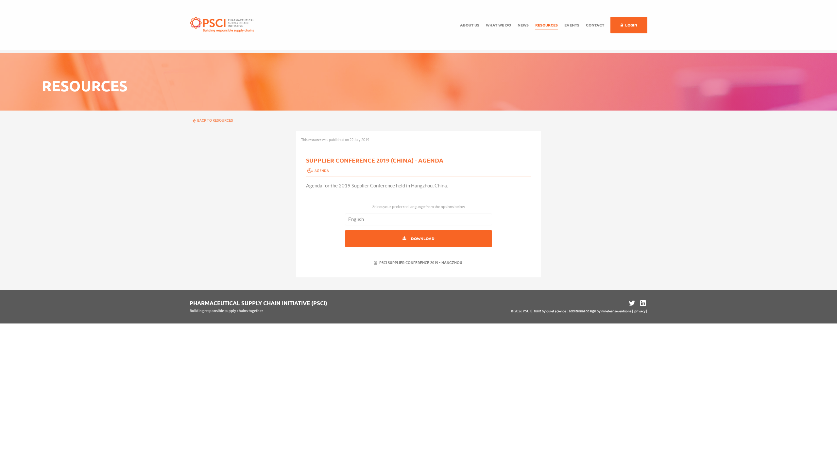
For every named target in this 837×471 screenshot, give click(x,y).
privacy (639, 311)
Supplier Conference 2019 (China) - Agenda (374, 160)
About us (469, 25)
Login (631, 25)
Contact (595, 25)
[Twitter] (632, 303)
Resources (546, 25)
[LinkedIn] (642, 303)
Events (571, 25)
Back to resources (215, 120)
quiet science (556, 311)
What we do (498, 25)
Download (423, 238)
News (523, 25)
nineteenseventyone (616, 311)
